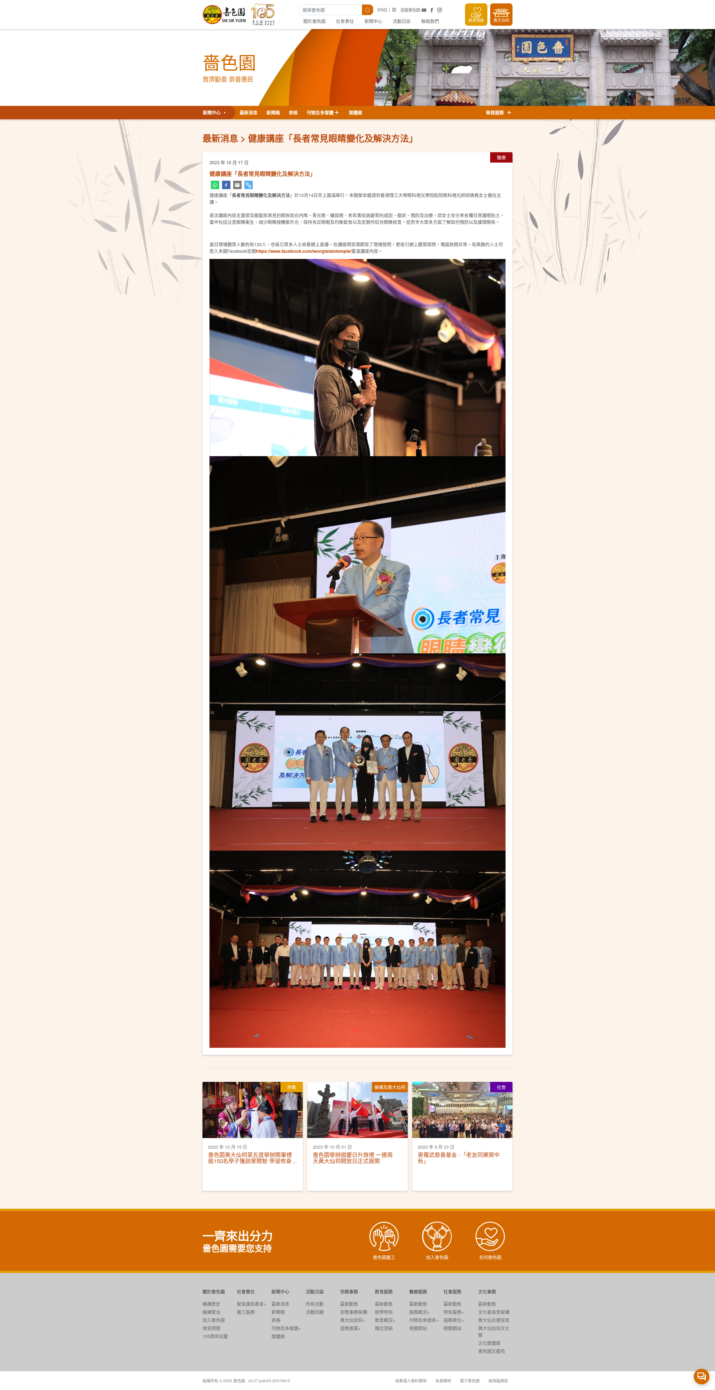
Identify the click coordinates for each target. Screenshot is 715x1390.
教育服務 (384, 1291)
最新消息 (249, 112)
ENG (382, 9)
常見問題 (211, 1328)
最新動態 (349, 1304)
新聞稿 (273, 112)
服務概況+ (419, 1312)
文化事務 (487, 1291)
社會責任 (345, 21)
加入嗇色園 (213, 1320)
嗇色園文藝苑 (491, 1351)
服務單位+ (454, 1320)
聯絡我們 (430, 21)
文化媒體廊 (489, 1343)
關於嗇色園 (314, 21)
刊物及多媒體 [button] (320, 112)
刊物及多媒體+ (286, 1328)
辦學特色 (384, 1312)
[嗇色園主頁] (224, 12)
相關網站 (418, 1328)
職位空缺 (384, 1328)
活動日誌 (402, 21)
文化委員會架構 (493, 1312)
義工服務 (246, 1312)
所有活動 (315, 1304)
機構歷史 (211, 1304)
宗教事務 (349, 1291)
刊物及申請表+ (423, 1320)
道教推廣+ (350, 1328)
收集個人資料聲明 (410, 1380)
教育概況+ (385, 1320)
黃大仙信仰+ (352, 1320)
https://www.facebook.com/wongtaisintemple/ (303, 251)
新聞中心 (373, 21)
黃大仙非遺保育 (493, 1320)
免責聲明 (443, 1380)
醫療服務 (418, 1291)
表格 (293, 112)
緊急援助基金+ (251, 1304)
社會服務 (452, 1291)
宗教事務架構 (353, 1312)
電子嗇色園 (470, 1380)
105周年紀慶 (215, 1336)
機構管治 (211, 1312)
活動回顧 (315, 1312)
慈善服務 (496, 112)
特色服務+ (454, 1312)
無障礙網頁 (498, 1380)
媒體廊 (355, 112)
